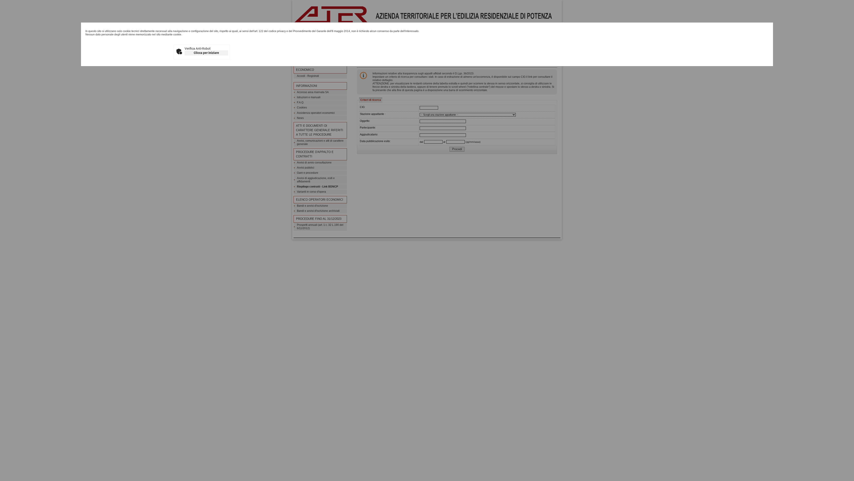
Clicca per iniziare (206, 53)
